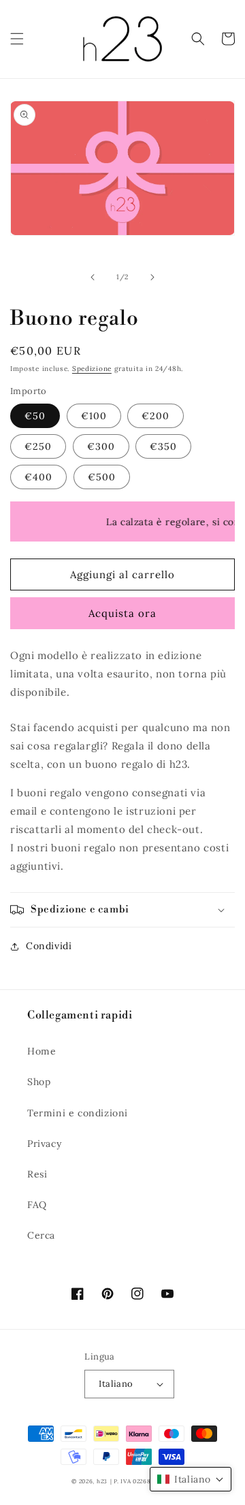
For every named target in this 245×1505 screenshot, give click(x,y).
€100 (94, 416)
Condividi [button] (48, 946)
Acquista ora (122, 613)
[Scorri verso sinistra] (93, 277)
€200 (155, 416)
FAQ (37, 1205)
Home (41, 1051)
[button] (17, 39)
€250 (38, 446)
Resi (37, 1174)
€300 (101, 446)
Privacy (44, 1143)
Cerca (41, 1235)
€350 (163, 446)
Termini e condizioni (77, 1113)
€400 (38, 477)
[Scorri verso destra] (152, 277)
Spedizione (92, 368)
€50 (35, 416)
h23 (102, 1481)
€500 (102, 477)
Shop (38, 1082)
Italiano (116, 1383)
